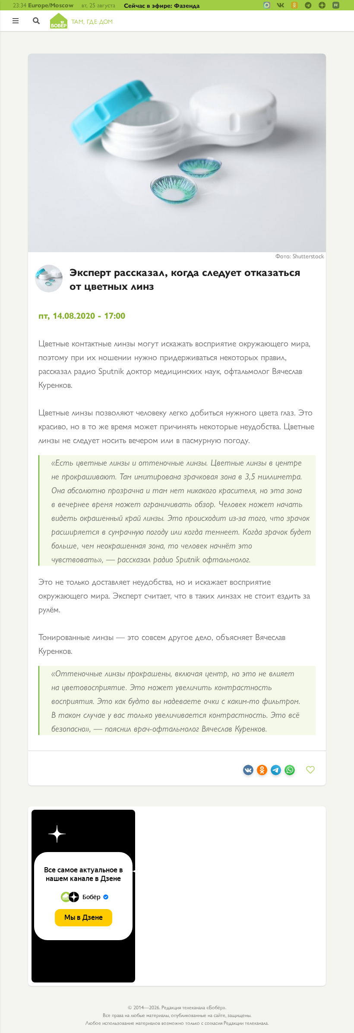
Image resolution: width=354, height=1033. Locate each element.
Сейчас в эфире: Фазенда (161, 5)
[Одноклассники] (262, 771)
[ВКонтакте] (248, 771)
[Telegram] (276, 771)
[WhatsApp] (289, 771)
